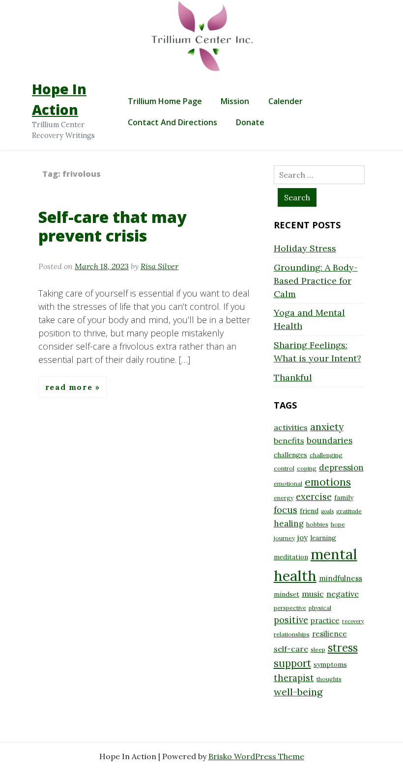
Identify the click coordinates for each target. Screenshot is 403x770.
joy (302, 537)
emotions (328, 482)
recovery (353, 621)
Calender (285, 101)
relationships (292, 634)
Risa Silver (159, 266)
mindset (286, 594)
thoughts (329, 679)
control (284, 468)
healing (289, 523)
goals (327, 511)
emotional (288, 483)
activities (291, 427)
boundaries (329, 440)
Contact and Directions (172, 122)
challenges (290, 454)
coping (307, 468)
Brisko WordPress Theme (256, 756)
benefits (289, 440)
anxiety (327, 426)
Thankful (293, 377)
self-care (291, 649)
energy (283, 497)
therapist (294, 678)
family (343, 497)
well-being (298, 692)
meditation (291, 556)
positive (291, 620)
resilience (329, 633)
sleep (318, 649)
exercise (314, 496)
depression (341, 467)
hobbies (317, 524)
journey (284, 538)
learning (323, 537)
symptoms (330, 664)
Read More (70, 387)
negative (342, 594)
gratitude (349, 511)
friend (309, 510)
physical (320, 607)
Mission (235, 101)
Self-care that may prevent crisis (112, 226)
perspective (290, 607)
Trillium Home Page (165, 101)
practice (325, 620)
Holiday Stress (305, 248)
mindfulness (340, 578)
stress (343, 648)
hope (338, 524)
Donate (250, 122)
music (313, 594)
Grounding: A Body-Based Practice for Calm (316, 281)
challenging (326, 455)
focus (285, 510)
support (292, 663)
